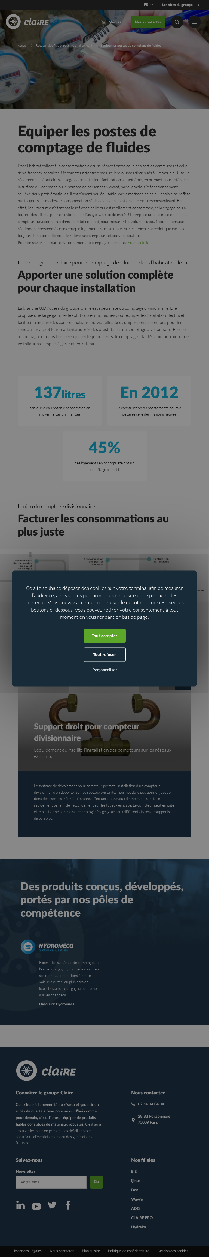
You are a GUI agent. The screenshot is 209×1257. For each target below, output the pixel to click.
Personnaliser (105, 670)
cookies (98, 588)
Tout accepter (104, 636)
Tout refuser (104, 655)
